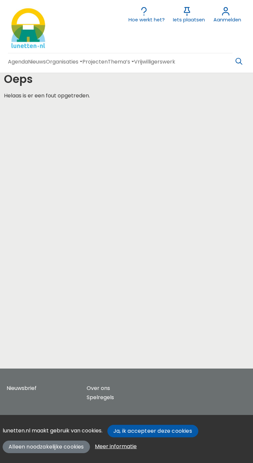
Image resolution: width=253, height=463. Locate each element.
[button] (18, 61)
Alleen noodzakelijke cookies (46, 446)
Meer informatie (116, 446)
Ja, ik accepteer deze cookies (152, 431)
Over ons (98, 388)
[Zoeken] (239, 61)
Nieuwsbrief (22, 388)
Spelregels (100, 397)
